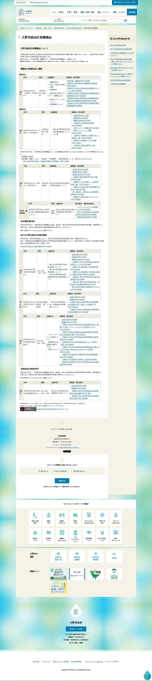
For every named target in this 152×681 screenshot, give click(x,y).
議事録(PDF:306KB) (77, 299)
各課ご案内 (36, 661)
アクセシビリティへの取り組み (93, 661)
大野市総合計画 (59, 28)
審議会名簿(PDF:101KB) (81, 174)
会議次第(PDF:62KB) (80, 169)
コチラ (38, 230)
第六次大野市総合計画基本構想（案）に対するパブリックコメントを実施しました (122, 61)
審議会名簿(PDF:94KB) (82, 120)
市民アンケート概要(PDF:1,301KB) (86, 128)
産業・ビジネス (119, 12)
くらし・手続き (57, 12)
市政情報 (131, 12)
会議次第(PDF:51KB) (79, 386)
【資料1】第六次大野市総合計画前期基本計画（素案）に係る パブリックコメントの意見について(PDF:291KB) (79, 327)
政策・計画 (47, 28)
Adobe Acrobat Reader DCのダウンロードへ (53, 409)
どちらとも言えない (60, 471)
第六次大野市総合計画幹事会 (120, 80)
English (37, 2)
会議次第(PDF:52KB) (81, 115)
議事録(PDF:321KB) (80, 118)
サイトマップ (20, 2)
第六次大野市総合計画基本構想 (121, 49)
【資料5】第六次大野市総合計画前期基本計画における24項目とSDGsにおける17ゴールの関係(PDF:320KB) (79, 349)
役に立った (44, 471)
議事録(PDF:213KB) (78, 388)
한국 (42, 2)
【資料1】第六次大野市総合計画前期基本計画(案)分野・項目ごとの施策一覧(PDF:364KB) (83, 304)
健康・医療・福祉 (87, 12)
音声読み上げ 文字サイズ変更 (126, 2)
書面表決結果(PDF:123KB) (87, 217)
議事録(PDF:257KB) (69, 322)
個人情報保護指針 (76, 661)
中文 (46, 2)
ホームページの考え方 (112, 661)
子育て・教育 (72, 12)
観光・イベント (104, 12)
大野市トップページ (26, 28)
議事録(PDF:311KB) (79, 257)
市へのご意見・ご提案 (76, 642)
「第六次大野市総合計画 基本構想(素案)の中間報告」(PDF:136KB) (45, 161)
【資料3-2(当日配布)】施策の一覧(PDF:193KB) (79, 359)
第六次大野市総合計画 (74, 28)
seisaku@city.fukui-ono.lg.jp (68, 447)
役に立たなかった (79, 471)
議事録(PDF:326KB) (80, 172)
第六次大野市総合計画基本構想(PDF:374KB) (35, 246)
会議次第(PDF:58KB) (69, 320)
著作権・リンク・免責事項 (61, 661)
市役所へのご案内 (76, 629)
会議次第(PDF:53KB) (77, 297)
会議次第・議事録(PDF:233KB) (78, 81)
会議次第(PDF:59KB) (80, 254)
